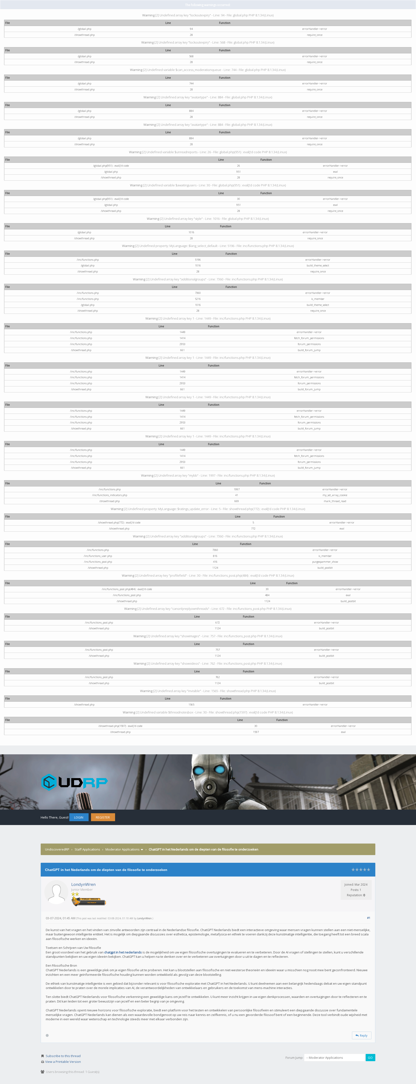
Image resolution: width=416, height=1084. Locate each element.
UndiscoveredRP (57, 849)
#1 (368, 918)
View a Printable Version (63, 1061)
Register (103, 817)
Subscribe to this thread (63, 1056)
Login (78, 817)
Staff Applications (87, 849)
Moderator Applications (122, 849)
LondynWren (83, 884)
